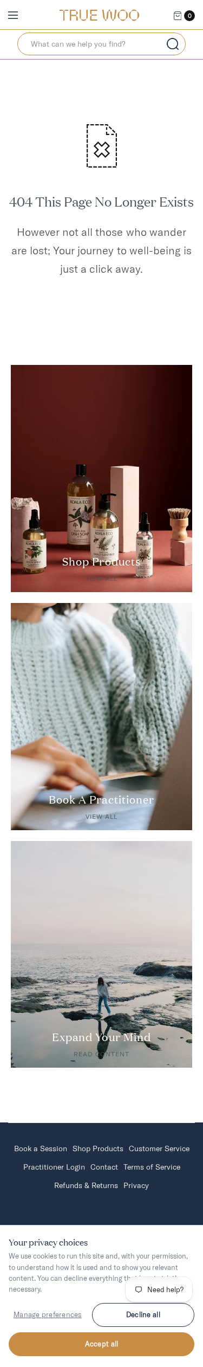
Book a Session (40, 1148)
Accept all (102, 1343)
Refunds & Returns (86, 1185)
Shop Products (98, 1148)
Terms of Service (151, 1167)
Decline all (143, 1314)
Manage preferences (48, 1314)
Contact (104, 1167)
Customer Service (159, 1148)
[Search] (172, 43)
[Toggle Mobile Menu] (20, 16)
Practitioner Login (54, 1167)
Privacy (136, 1185)
